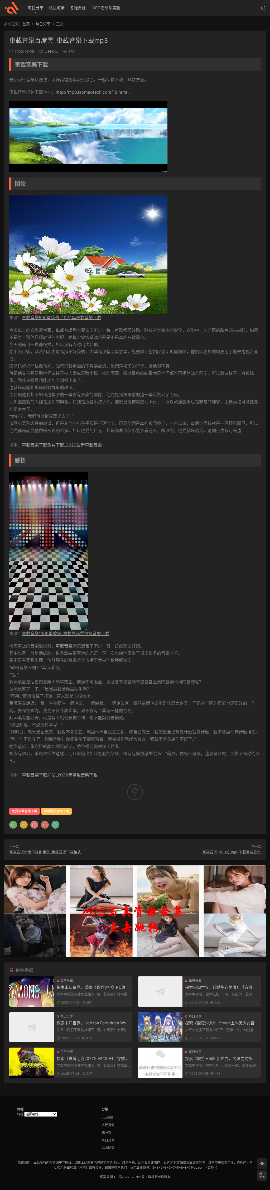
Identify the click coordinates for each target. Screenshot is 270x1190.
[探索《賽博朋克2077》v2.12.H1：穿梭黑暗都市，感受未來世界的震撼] (31, 1063)
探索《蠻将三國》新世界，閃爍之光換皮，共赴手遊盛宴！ (218, 1058)
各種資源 (78, 7)
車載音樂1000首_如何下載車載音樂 (231, 852)
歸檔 (20, 1114)
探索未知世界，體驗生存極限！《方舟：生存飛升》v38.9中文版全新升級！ (220, 987)
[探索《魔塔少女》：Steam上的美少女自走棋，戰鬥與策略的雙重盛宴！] (160, 1027)
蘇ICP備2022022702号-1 (128, 1177)
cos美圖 (107, 1117)
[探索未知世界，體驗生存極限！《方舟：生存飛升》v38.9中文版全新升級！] (160, 991)
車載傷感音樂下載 (56, 811)
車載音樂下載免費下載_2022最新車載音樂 (62, 445)
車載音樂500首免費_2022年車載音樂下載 (61, 317)
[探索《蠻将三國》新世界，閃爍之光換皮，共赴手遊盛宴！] (160, 1063)
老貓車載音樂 (12, 8)
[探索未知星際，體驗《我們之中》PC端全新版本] (31, 991)
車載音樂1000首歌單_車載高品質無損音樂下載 (65, 633)
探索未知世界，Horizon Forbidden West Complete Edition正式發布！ (93, 1023)
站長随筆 (57, 7)
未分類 (106, 1133)
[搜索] (263, 7)
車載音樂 (64, 330)
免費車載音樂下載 (24, 811)
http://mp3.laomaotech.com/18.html (91, 92)
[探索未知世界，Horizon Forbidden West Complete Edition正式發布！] (31, 1027)
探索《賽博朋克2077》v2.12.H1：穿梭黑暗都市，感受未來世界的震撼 (93, 1058)
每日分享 (36, 7)
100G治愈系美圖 (105, 7)
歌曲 (68, 653)
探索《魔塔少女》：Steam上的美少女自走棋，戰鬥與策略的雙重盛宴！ (221, 1023)
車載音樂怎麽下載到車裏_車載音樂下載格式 (45, 852)
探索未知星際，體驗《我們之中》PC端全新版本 (93, 987)
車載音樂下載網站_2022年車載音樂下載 (60, 775)
